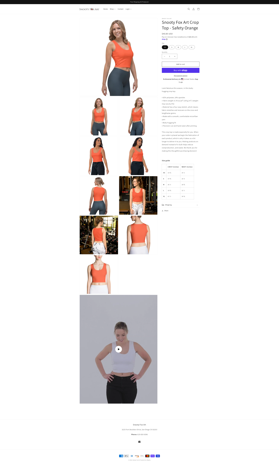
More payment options (180, 75)
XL (192, 47)
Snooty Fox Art (136, 460)
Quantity (164, 52)
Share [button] (166, 211)
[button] (188, 9)
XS (165, 47)
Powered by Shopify (145, 460)
